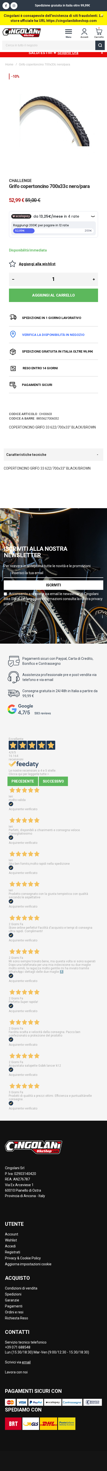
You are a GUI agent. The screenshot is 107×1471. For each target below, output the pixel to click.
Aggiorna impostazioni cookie (28, 1264)
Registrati (12, 1252)
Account (11, 1234)
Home (9, 64)
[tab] (53, 454)
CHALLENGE (20, 180)
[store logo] (21, 32)
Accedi (10, 1246)
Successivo (53, 781)
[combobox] (53, 45)
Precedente (22, 781)
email (26, 1362)
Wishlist (11, 1240)
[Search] (100, 45)
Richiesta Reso (16, 1318)
